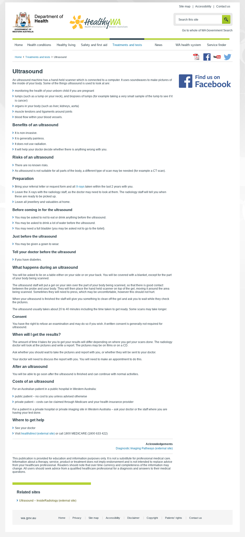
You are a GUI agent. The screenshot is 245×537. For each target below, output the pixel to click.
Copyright (152, 517)
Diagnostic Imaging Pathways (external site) (144, 448)
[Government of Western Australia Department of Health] (37, 31)
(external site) (38, 433)
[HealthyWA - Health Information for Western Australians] (99, 29)
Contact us (223, 6)
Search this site (188, 19)
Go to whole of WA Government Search (207, 30)
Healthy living (66, 45)
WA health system (188, 45)
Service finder (216, 45)
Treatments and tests (127, 45)
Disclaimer (133, 517)
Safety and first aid (94, 45)
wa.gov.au (28, 518)
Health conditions (39, 45)
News (158, 45)
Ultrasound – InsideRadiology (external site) (47, 500)
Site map (184, 6)
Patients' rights (173, 517)
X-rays (80, 186)
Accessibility (203, 6)
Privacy (76, 517)
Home (19, 45)
